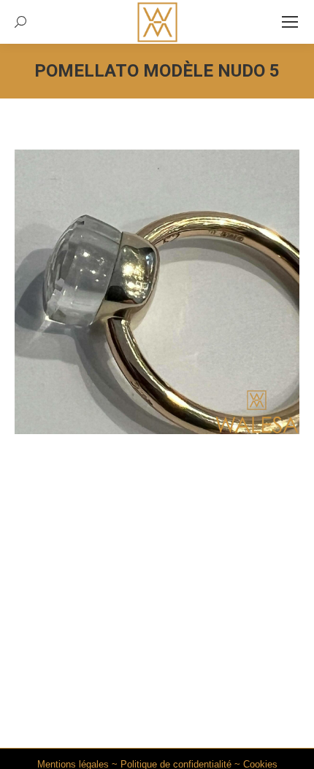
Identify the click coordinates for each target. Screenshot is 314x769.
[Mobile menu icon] (289, 21)
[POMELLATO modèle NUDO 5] (157, 292)
